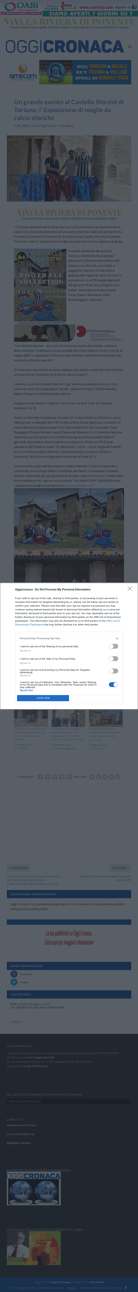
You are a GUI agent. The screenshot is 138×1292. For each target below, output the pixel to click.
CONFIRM (43, 698)
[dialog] (69, 646)
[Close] (131, 589)
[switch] (113, 646)
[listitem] (69, 638)
